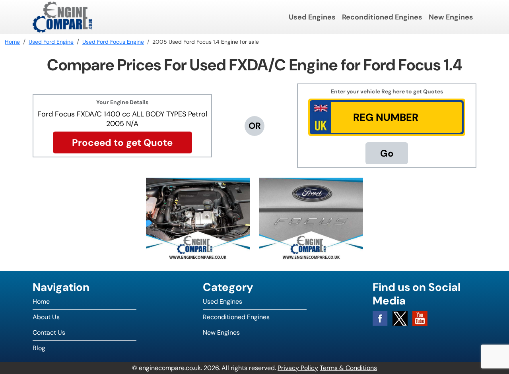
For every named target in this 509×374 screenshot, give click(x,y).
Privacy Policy (298, 368)
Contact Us (49, 332)
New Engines (451, 17)
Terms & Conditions (348, 368)
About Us (46, 317)
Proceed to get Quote (122, 142)
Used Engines (312, 17)
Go (387, 153)
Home (41, 301)
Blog (39, 348)
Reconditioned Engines (382, 17)
